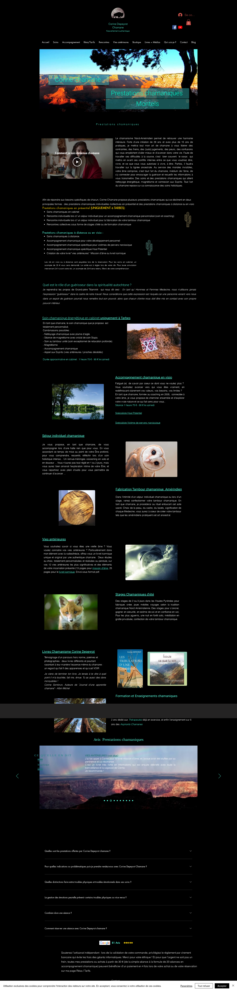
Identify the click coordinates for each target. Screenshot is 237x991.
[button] (188, 22)
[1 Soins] (104, 800)
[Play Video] (77, 161)
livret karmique (67, 571)
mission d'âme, (100, 568)
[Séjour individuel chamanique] (123, 800)
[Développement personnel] (110, 800)
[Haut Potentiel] (117, 800)
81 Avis (116, 942)
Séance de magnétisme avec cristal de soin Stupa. (71, 337)
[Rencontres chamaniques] (120, 800)
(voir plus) (176, 755)
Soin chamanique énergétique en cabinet (71, 318)
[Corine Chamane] (180, 27)
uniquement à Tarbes (115, 318)
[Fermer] (233, 985)
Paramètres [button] (186, 985)
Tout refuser (204, 985)
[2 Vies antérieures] (107, 800)
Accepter (222, 985)
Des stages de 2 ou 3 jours (130, 600)
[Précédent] (17, 776)
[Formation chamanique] (129, 800)
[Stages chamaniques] (126, 800)
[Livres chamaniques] (132, 800)
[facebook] (174, 27)
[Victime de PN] (114, 800)
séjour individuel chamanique (152, 496)
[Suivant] (219, 776)
